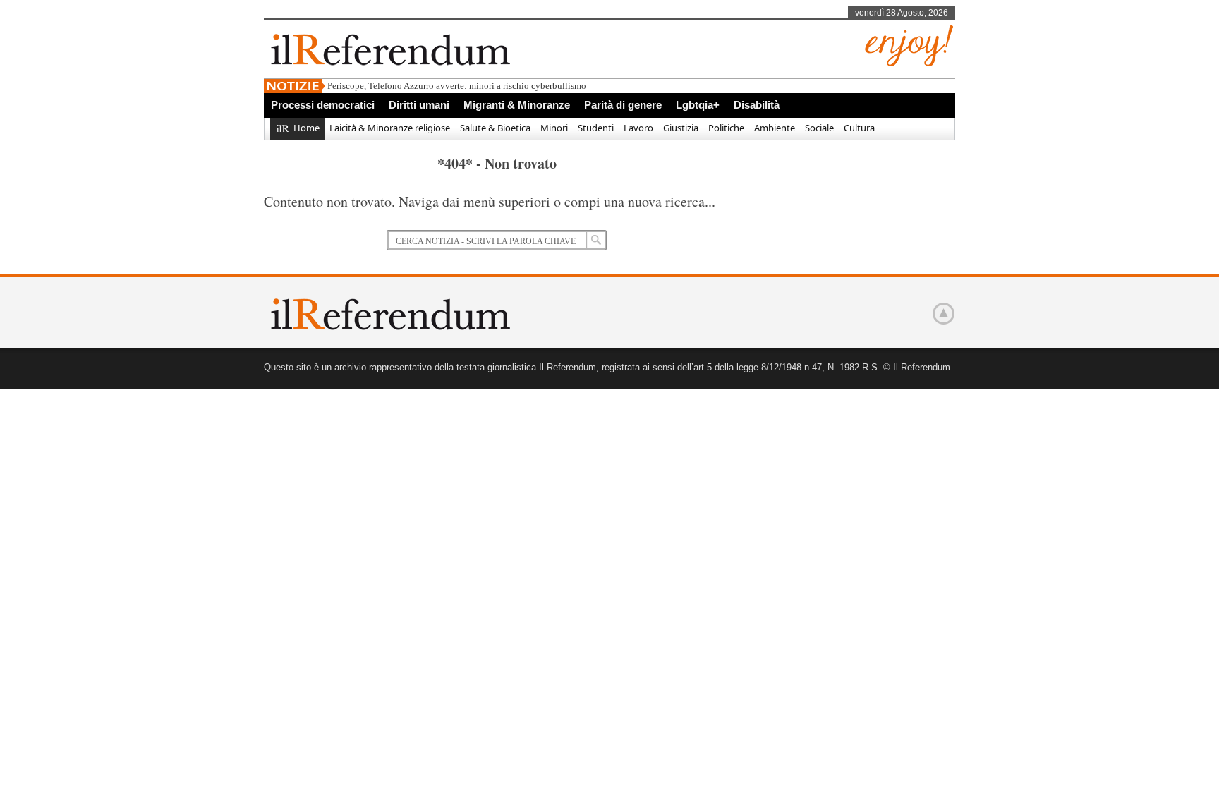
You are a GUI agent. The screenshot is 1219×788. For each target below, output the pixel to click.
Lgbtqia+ (698, 105)
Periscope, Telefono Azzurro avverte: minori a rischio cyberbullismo (456, 85)
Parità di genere (623, 105)
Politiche (726, 127)
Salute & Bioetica (495, 127)
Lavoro (638, 127)
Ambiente (774, 127)
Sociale (819, 127)
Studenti (596, 127)
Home (306, 127)
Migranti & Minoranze (516, 105)
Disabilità (757, 105)
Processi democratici (323, 105)
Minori (554, 127)
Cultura (859, 127)
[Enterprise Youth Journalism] (909, 64)
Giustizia (680, 127)
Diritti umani (419, 105)
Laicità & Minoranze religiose (389, 127)
